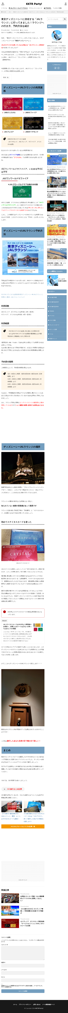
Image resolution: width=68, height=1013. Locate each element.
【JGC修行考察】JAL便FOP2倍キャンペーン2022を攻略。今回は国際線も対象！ (57, 141)
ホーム (15, 1004)
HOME (4, 12)
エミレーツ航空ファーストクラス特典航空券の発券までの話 (56, 134)
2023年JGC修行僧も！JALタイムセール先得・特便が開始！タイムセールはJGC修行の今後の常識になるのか (56, 125)
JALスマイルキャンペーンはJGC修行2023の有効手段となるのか (57, 116)
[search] (65, 19)
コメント (4, 944)
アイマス (51, 315)
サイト (3, 977)
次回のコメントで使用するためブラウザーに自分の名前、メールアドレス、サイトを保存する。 (22, 986)
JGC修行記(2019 (54, 302)
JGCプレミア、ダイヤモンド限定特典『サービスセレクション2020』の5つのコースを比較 (32, 923)
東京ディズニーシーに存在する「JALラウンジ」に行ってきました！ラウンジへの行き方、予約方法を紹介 (38, 12)
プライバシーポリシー (25, 1004)
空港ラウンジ (53, 338)
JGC (10, 12)
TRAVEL (26, 30)
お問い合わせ (36, 1004)
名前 (3, 962)
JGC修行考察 (63, 155)
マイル (51, 334)
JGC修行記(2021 (54, 306)
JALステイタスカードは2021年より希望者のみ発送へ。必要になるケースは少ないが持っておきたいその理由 (17, 626)
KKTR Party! (39, 1008)
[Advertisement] (22, 423)
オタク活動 (52, 320)
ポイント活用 (53, 329)
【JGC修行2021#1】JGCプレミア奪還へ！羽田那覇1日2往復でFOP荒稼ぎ (31, 911)
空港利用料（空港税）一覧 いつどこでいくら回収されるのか (56, 264)
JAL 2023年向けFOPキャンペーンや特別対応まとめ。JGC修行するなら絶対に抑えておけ (57, 108)
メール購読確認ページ (48, 1004)
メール (4, 969)
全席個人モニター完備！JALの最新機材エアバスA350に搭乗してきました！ (32, 898)
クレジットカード (54, 325)
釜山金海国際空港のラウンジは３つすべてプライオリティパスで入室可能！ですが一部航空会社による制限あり (56, 194)
